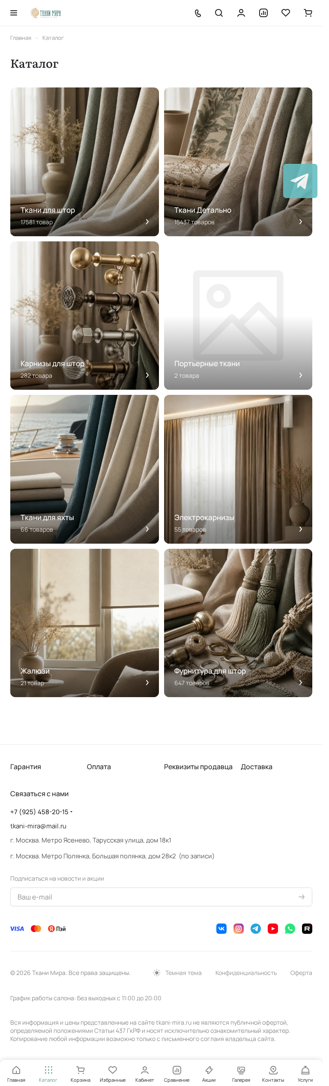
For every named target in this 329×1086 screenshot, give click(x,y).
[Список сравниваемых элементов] (263, 13)
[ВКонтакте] (221, 929)
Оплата (99, 766)
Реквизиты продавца (198, 766)
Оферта (301, 973)
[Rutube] (307, 929)
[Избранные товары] (285, 13)
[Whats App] (290, 929)
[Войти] (241, 13)
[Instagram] (238, 929)
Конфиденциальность (246, 973)
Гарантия (25, 766)
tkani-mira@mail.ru (38, 825)
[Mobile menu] (14, 13)
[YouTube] (273, 929)
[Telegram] (256, 929)
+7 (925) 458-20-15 (39, 811)
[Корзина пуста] (308, 13)
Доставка (256, 766)
